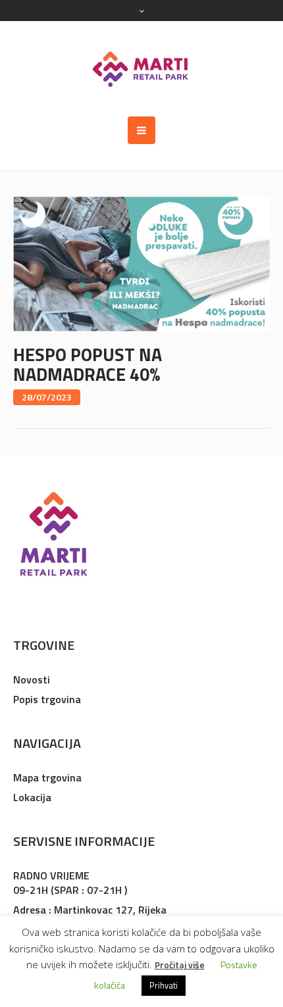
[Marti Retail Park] (141, 68)
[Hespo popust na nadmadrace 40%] (141, 263)
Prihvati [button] (163, 985)
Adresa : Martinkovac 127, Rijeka (90, 910)
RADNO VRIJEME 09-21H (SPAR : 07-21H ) (70, 883)
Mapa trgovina (47, 777)
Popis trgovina (47, 699)
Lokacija (32, 797)
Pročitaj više (180, 964)
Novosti (31, 679)
